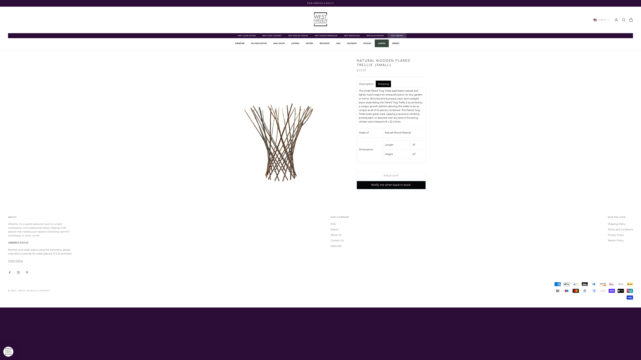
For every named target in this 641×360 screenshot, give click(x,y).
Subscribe (336, 246)
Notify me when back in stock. (391, 184)
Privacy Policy (616, 235)
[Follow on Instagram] (18, 272)
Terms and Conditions (620, 229)
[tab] (366, 83)
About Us (336, 235)
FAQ (333, 224)
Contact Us (337, 240)
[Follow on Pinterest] (27, 272)
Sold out (391, 175)
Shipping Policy (617, 224)
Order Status (15, 260)
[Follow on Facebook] (9, 272)
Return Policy (616, 240)
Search (335, 229)
